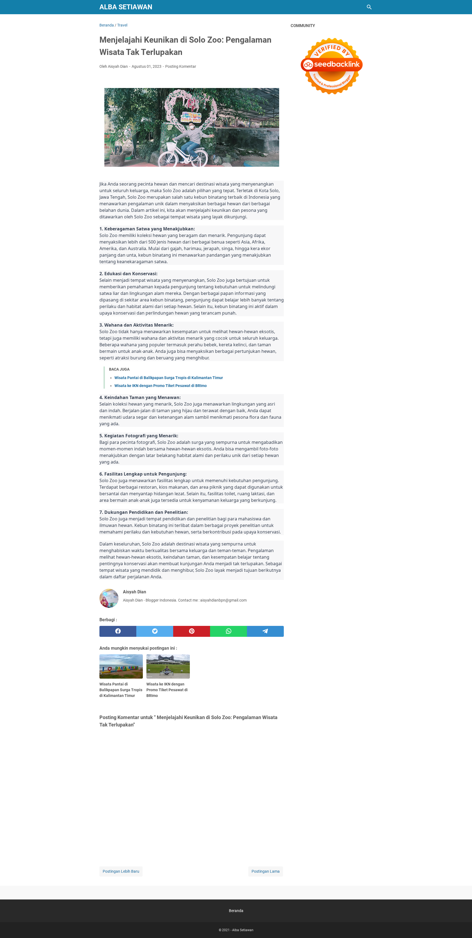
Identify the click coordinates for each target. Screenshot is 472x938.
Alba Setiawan (125, 7)
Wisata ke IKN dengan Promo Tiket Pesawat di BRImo (160, 385)
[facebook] (117, 631)
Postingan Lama (266, 871)
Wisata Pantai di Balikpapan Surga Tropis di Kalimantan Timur (168, 378)
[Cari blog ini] (369, 7)
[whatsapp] (228, 631)
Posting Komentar (180, 66)
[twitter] (154, 631)
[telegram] (265, 631)
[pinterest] (191, 631)
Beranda (236, 910)
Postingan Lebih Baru (121, 871)
